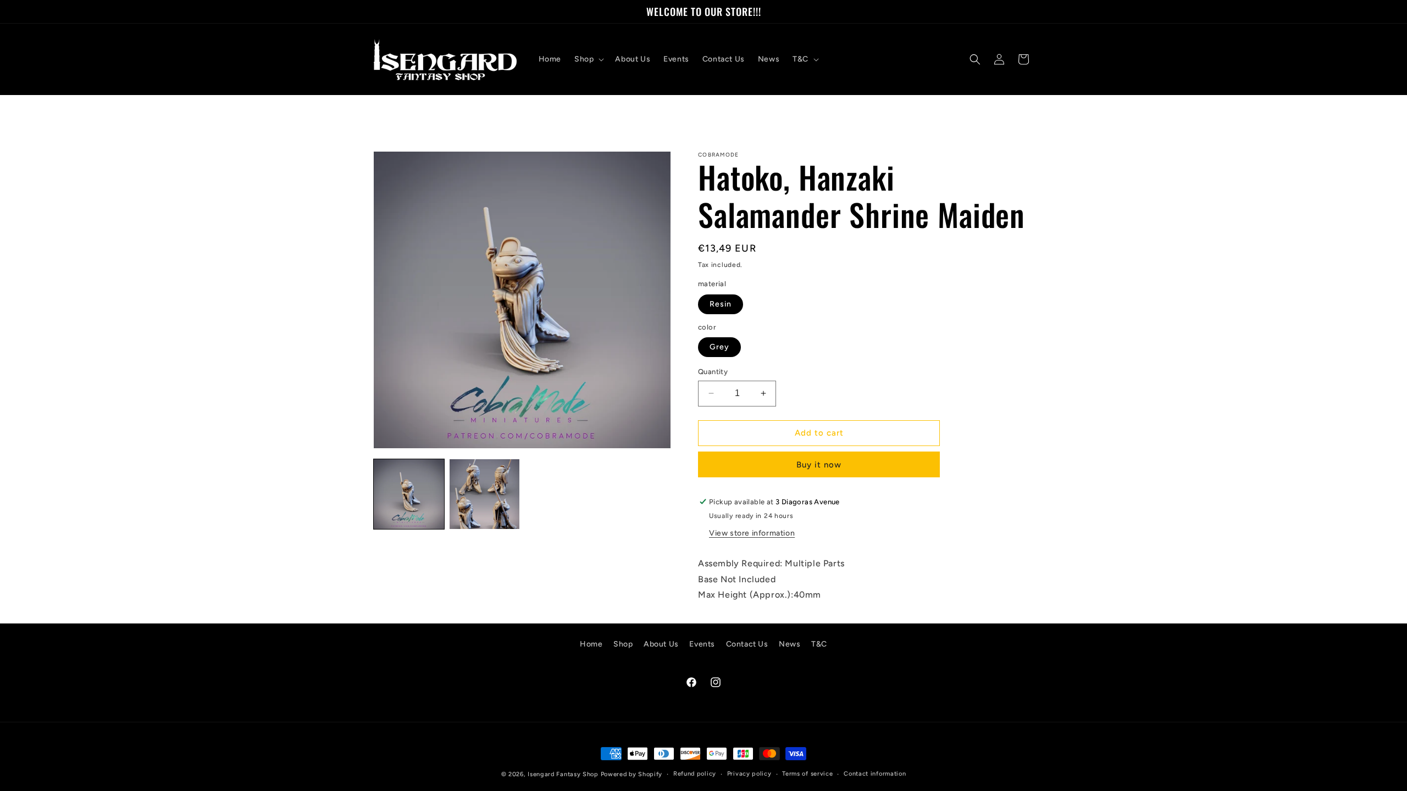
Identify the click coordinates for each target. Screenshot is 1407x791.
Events (702, 644)
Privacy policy (749, 773)
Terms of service (807, 773)
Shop (623, 644)
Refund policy (694, 773)
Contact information (875, 773)
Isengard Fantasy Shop (563, 774)
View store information (752, 533)
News (789, 644)
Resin (721, 304)
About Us (661, 644)
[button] (588, 59)
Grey (719, 347)
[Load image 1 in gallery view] (409, 494)
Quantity (713, 371)
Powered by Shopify (632, 774)
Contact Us (747, 644)
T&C (819, 644)
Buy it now (818, 465)
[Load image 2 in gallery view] (485, 494)
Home (591, 644)
